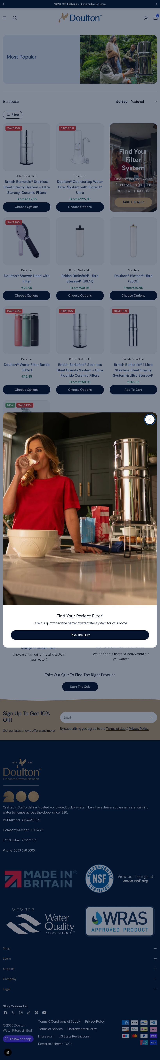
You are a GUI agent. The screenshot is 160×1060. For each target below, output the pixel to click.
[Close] (150, 419)
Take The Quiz (80, 635)
